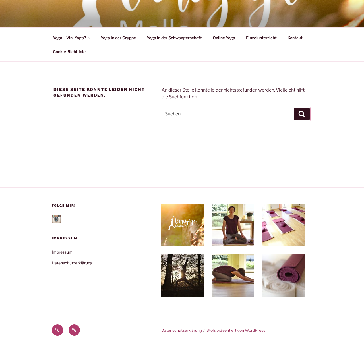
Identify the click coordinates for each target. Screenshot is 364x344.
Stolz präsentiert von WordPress (235, 330)
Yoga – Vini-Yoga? (69, 37)
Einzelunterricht (261, 37)
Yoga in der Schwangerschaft (174, 37)
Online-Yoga (224, 37)
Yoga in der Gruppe (118, 37)
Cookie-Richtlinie (69, 51)
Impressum (62, 252)
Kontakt (295, 37)
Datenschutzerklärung (72, 262)
